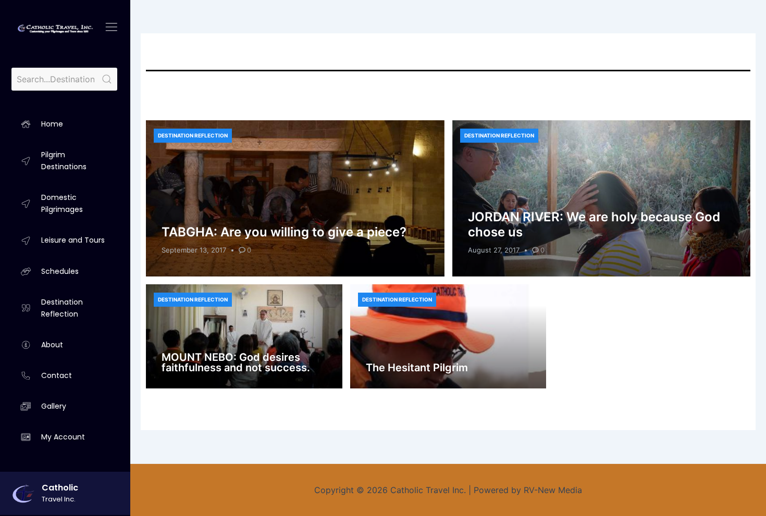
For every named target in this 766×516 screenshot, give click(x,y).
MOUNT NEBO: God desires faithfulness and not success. (236, 362)
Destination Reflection (193, 135)
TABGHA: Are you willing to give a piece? (284, 232)
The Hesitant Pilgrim (417, 367)
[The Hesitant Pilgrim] (448, 336)
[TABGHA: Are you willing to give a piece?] (295, 198)
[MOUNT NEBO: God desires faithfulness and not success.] (244, 336)
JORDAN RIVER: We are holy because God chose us (594, 224)
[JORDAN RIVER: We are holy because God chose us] (601, 198)
